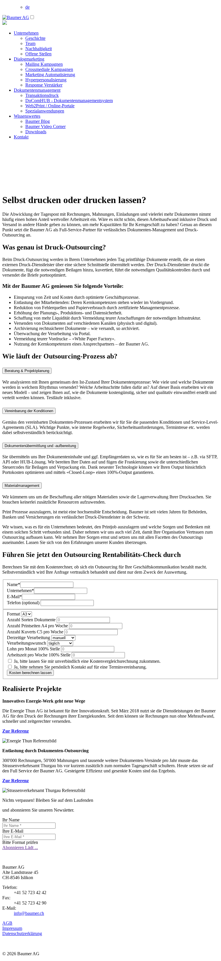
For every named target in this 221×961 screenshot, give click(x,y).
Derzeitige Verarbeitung (29, 637)
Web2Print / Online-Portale (50, 105)
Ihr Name (11, 819)
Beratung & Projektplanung (27, 371)
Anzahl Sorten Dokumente (32, 619)
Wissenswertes (27, 116)
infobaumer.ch (29, 913)
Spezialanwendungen (44, 110)
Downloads (35, 131)
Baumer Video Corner (45, 126)
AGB (7, 923)
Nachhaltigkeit (38, 48)
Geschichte (35, 38)
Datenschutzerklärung (22, 933)
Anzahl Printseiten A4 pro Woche (38, 625)
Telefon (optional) (24, 602)
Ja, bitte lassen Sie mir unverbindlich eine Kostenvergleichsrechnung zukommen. (87, 661)
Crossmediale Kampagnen (49, 69)
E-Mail (14, 596)
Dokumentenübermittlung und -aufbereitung (40, 446)
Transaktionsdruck (42, 95)
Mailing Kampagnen (44, 64)
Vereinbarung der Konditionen (29, 411)
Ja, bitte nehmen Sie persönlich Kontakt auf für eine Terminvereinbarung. (80, 667)
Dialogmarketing (29, 59)
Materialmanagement (22, 485)
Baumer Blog (37, 121)
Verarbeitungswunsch (27, 643)
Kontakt (21, 136)
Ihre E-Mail (12, 831)
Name (13, 584)
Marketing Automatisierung (50, 74)
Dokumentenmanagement (37, 90)
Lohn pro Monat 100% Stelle (34, 648)
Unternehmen (26, 33)
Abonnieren (13, 847)
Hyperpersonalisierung (45, 79)
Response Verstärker (43, 84)
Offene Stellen (38, 53)
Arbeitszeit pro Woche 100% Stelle (39, 654)
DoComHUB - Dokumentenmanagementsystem (69, 100)
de (27, 7)
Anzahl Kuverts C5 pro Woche (35, 631)
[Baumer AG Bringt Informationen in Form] (15, 17)
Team (30, 43)
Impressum (12, 928)
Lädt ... (31, 847)
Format (14, 613)
